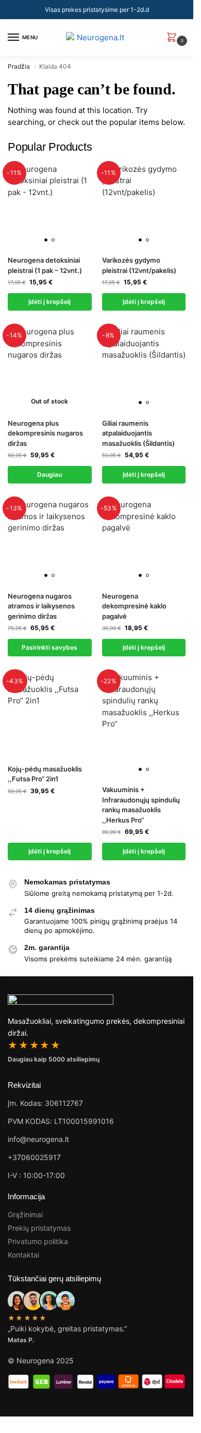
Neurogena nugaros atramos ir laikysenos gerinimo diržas (41, 606)
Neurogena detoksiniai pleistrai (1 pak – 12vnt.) (45, 265)
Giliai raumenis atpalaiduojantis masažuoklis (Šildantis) (138, 433)
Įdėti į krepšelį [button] (49, 301)
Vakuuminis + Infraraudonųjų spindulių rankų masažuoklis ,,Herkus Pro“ (141, 804)
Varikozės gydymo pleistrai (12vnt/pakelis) (139, 265)
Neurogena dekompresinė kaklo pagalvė (134, 606)
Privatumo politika (38, 1241)
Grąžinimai (25, 1214)
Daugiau (49, 474)
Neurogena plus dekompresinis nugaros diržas (45, 433)
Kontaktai (23, 1254)
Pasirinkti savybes (49, 647)
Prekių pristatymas (39, 1227)
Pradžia (19, 66)
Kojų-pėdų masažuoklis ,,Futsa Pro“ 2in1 (45, 774)
